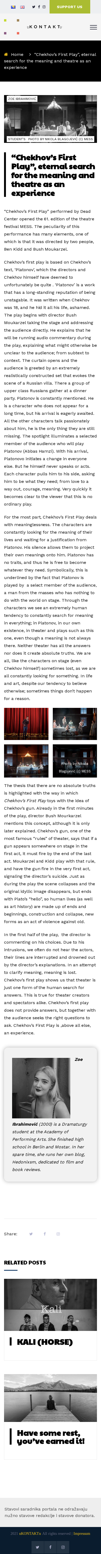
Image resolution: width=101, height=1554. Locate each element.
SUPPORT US (69, 7)
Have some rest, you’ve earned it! (51, 1436)
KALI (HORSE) (45, 1341)
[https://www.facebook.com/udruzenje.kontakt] (39, 7)
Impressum (82, 1534)
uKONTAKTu (30, 1534)
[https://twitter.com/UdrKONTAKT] (33, 7)
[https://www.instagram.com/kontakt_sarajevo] (44, 7)
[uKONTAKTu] (33, 26)
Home (17, 54)
